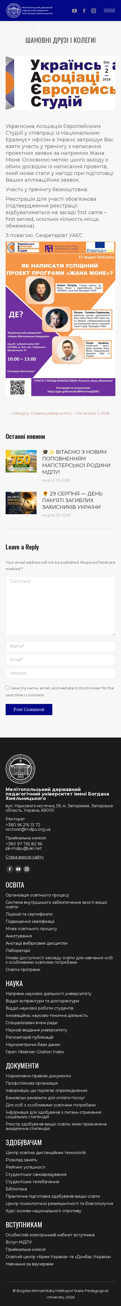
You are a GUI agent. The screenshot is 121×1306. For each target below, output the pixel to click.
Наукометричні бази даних (33, 1044)
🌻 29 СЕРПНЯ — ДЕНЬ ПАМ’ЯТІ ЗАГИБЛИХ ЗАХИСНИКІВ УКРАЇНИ (72, 500)
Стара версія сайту (25, 857)
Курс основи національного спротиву (43, 1210)
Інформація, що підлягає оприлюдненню (47, 1090)
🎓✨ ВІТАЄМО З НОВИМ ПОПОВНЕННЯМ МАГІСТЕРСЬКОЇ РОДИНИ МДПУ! (76, 462)
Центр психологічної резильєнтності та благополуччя (59, 1203)
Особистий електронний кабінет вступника (50, 1234)
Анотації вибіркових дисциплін (37, 943)
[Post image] (21, 461)
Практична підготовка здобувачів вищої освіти (53, 1196)
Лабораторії (18, 950)
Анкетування (19, 935)
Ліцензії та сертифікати (29, 914)
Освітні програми (23, 969)
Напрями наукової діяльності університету (48, 993)
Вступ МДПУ (19, 1242)
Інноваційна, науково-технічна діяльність (47, 1015)
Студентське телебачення (32, 1181)
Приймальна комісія (26, 1249)
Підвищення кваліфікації (30, 921)
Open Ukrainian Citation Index (35, 1051)
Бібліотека (16, 1189)
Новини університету (51, 413)
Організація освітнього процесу (37, 895)
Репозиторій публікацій (29, 1037)
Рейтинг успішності (25, 1167)
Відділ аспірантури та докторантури (42, 1000)
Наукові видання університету (36, 1030)
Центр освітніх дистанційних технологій (46, 1152)
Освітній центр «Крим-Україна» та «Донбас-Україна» (58, 1256)
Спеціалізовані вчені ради (31, 1022)
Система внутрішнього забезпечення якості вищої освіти (56, 904)
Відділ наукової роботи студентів (39, 1008)
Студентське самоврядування (36, 1174)
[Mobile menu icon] (109, 10)
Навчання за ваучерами (29, 1264)
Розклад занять (21, 1159)
